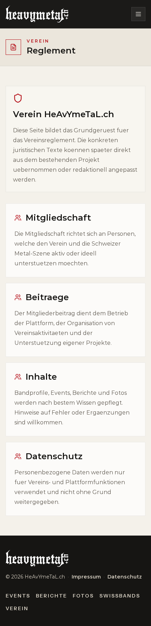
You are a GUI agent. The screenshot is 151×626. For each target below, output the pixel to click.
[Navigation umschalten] (138, 14)
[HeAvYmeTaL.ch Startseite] (37, 14)
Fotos (83, 596)
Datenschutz (124, 577)
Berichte (51, 596)
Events (18, 596)
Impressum (86, 577)
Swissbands (119, 596)
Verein (17, 608)
